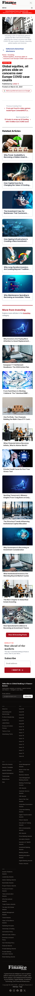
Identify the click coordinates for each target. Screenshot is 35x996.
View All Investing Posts (17, 635)
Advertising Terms (7, 734)
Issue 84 (21, 712)
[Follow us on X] (25, 991)
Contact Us (5, 720)
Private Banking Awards (9, 948)
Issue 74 (21, 741)
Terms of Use (6, 731)
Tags (20, 986)
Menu (4, 8)
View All (21, 756)
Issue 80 (21, 723)
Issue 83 (21, 715)
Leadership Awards (7, 877)
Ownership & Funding (8, 928)
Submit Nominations (7, 773)
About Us (4, 709)
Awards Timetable (7, 767)
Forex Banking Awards (25, 836)
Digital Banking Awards (25, 860)
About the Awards (7, 764)
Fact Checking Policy (8, 942)
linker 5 (16, 84)
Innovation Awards (24, 839)
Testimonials (5, 776)
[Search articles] (31, 2)
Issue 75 (21, 738)
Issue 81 (21, 720)
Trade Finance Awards (8, 904)
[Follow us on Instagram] (14, 991)
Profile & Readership (8, 717)
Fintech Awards (23, 820)
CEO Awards (22, 788)
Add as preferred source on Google (18, 90)
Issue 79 (21, 726)
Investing (11, 55)
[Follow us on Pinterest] (10, 991)
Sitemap (15, 986)
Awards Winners (7, 770)
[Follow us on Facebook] (18, 991)
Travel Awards (6, 917)
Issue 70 (21, 753)
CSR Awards (22, 796)
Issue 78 (21, 729)
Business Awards (24, 774)
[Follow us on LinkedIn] (21, 991)
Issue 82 (21, 717)
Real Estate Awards (7, 883)
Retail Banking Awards (8, 957)
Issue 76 (21, 735)
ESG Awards (22, 833)
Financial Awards (7, 945)
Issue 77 (21, 732)
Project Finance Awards (9, 885)
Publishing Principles (8, 925)
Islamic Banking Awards (9, 880)
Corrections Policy (7, 931)
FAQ (3, 782)
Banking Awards (23, 852)
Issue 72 (21, 747)
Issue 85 (21, 709)
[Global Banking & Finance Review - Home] (9, 3)
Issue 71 (21, 750)
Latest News (5, 723)
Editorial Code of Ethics (9, 934)
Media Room (5, 779)
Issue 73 (21, 744)
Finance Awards (23, 863)
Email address (6, 693)
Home (4, 55)
